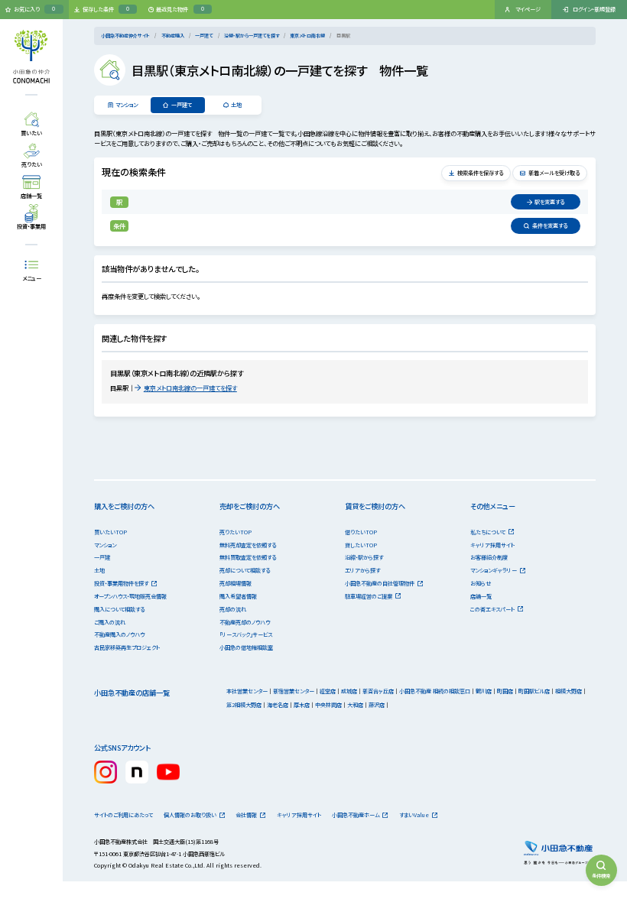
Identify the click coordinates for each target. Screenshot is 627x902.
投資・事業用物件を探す (121, 583)
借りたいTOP (361, 532)
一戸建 (102, 557)
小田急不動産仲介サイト (125, 35)
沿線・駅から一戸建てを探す (251, 35)
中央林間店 (328, 705)
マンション (126, 105)
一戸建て (204, 35)
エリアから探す (362, 570)
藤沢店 (377, 705)
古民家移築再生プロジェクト (127, 647)
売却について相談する (244, 570)
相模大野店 (568, 691)
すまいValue (414, 815)
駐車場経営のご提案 (368, 596)
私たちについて (487, 532)
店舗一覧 (481, 596)
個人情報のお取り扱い (190, 815)
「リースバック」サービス (245, 634)
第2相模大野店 (244, 705)
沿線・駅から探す (364, 557)
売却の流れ (232, 609)
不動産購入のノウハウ (119, 634)
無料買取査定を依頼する (247, 557)
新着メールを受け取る (554, 173)
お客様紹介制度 (489, 557)
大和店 (355, 705)
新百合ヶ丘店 (378, 691)
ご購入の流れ (109, 622)
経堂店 (328, 691)
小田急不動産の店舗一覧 (132, 692)
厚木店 (302, 705)
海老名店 (277, 705)
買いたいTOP (110, 532)
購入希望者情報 (238, 596)
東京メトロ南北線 (307, 35)
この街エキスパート (492, 609)
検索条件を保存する (480, 173)
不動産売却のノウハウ (244, 622)
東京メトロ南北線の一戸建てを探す (190, 387)
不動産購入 (172, 35)
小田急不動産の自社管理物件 (379, 583)
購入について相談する (119, 609)
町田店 (505, 691)
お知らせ (480, 583)
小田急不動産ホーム (356, 815)
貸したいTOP (361, 545)
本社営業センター (247, 691)
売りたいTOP (235, 532)
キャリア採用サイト (492, 545)
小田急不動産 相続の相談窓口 (434, 691)
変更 (549, 202)
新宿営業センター (293, 691)
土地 (236, 105)
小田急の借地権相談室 (246, 647)
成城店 (349, 691)
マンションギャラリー (493, 570)
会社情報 (246, 815)
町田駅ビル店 (534, 691)
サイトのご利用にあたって (123, 815)
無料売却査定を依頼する (247, 545)
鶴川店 (484, 691)
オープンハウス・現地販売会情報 (130, 596)
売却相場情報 (235, 583)
